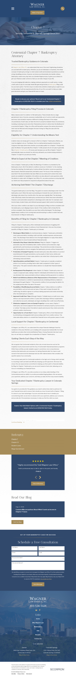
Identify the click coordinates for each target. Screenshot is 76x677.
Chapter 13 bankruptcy (21, 150)
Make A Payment (37, 12)
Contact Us (38, 638)
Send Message (38, 584)
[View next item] (40, 477)
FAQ (38, 630)
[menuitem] (14, 438)
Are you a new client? (17, 557)
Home (38, 618)
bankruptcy (52, 84)
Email (40, 552)
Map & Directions (24, 655)
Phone (13, 552)
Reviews (38, 634)
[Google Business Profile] (36, 610)
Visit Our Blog (17, 522)
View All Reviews (38, 483)
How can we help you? (17, 562)
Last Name (42, 547)
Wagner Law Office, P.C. (20, 67)
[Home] (37, 5)
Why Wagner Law (38, 622)
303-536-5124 (38, 605)
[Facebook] (40, 610)
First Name (15, 547)
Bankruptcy (38, 626)
